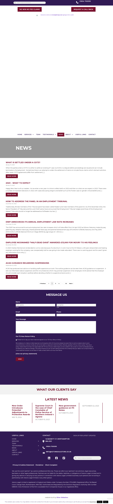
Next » (71, 283)
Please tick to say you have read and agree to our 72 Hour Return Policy (39, 339)
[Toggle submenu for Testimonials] (56, 134)
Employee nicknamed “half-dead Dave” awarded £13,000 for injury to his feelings (52, 242)
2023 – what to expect (18, 183)
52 (66, 283)
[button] (83, 9)
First (17, 307)
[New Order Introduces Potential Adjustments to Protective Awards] (21, 413)
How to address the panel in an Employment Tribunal (36, 201)
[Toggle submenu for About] (72, 134)
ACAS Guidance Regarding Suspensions (27, 263)
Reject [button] (105, 501)
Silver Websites (62, 497)
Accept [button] (99, 501)
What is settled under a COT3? (23, 162)
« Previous (43, 283)
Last (58, 307)
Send (20, 359)
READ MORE (12, 176)
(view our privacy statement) (26, 354)
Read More (93, 502)
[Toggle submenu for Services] (33, 134)
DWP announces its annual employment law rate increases (40, 222)
